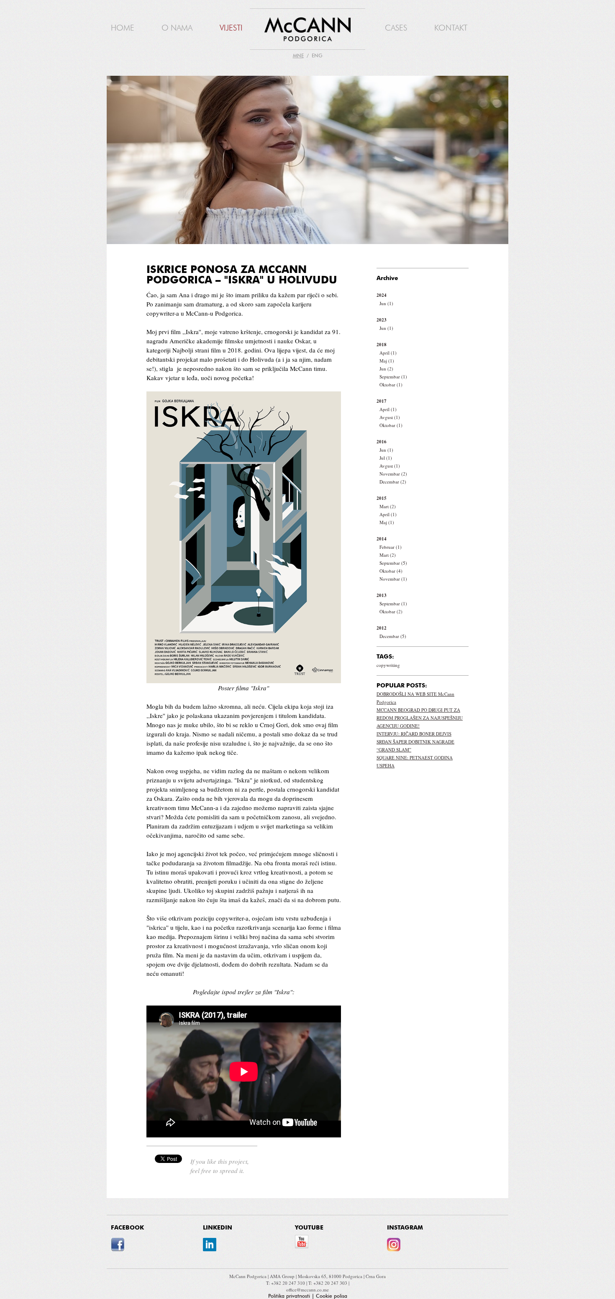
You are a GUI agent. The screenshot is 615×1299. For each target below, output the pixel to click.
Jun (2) (386, 368)
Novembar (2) (393, 474)
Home (122, 28)
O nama (176, 28)
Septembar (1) (393, 376)
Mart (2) (387, 506)
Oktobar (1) (390, 384)
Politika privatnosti (289, 1296)
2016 (382, 441)
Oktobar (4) (390, 571)
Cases (396, 28)
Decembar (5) (392, 636)
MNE (298, 56)
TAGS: (385, 657)
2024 (382, 295)
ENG (317, 56)
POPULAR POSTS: (402, 686)
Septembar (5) (393, 563)
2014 (382, 538)
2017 (382, 401)
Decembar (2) (392, 481)
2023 (382, 319)
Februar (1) (390, 547)
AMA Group (283, 1276)
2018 (382, 344)
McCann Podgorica (248, 1276)
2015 (382, 498)
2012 (382, 628)
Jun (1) (386, 303)
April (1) (388, 353)
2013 (382, 595)
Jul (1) (385, 458)
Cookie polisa (331, 1296)
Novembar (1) (393, 579)
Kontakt (450, 28)
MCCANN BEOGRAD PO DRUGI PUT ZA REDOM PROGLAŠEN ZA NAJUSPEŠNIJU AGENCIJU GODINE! (420, 718)
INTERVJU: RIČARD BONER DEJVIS (414, 734)
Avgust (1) (389, 417)
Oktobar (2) (390, 611)
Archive (387, 278)
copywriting (388, 665)
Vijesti (231, 28)
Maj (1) (386, 361)
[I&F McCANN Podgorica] (307, 30)
